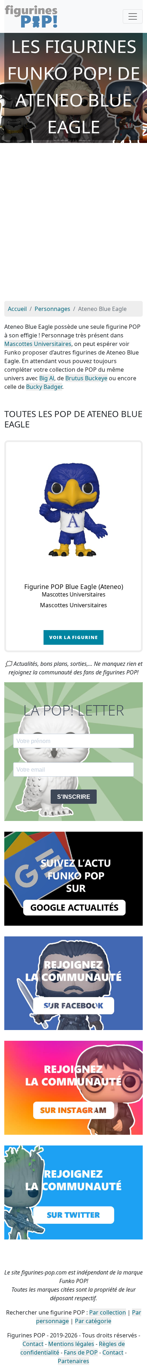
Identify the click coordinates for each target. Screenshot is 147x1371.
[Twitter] (73, 1192)
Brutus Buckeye (86, 378)
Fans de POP (81, 1352)
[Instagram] (73, 1087)
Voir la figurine (73, 637)
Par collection (107, 1312)
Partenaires (73, 1361)
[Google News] (73, 878)
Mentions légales (71, 1344)
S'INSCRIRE (73, 797)
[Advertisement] (73, 223)
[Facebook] (73, 982)
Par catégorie (93, 1321)
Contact (33, 1344)
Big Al (46, 378)
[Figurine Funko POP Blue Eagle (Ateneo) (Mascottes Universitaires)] (73, 509)
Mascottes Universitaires (37, 344)
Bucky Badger (44, 387)
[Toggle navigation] (133, 16)
